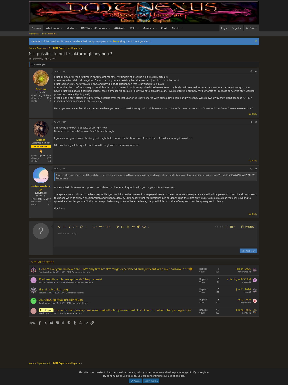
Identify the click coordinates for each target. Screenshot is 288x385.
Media (70, 28)
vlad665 (42, 292)
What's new (52, 28)
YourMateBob (45, 272)
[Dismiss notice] (255, 41)
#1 (256, 71)
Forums (36, 28)
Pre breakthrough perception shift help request (70, 279)
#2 (256, 122)
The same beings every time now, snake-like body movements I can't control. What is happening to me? (122, 310)
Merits (175, 28)
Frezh (41, 313)
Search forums (49, 33)
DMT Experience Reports (78, 272)
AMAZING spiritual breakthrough (61, 300)
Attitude (119, 28)
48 (49, 161)
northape (246, 312)
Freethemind (45, 303)
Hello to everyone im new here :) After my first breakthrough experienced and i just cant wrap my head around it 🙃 (116, 269)
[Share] (251, 71)
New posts (34, 33)
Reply (254, 113)
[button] (61, 28)
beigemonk (245, 302)
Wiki (132, 28)
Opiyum (36, 58)
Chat (164, 28)
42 (49, 101)
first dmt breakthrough (54, 289)
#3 (256, 168)
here (116, 41)
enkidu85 (43, 282)
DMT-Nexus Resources (94, 28)
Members (148, 28)
